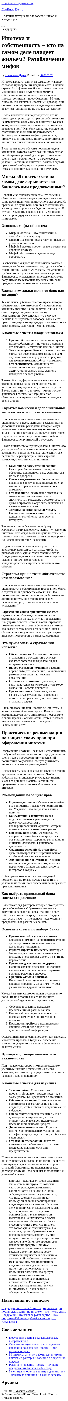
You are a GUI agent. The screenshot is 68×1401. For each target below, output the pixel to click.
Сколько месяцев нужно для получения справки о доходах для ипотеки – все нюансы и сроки (34, 1348)
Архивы (7, 1390)
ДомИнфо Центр (12, 9)
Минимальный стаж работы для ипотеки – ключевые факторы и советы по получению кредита (37, 1358)
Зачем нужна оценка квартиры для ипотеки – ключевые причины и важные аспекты (37, 1373)
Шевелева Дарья (15, 75)
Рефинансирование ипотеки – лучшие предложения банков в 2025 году (33, 1366)
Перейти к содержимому (17, 3)
